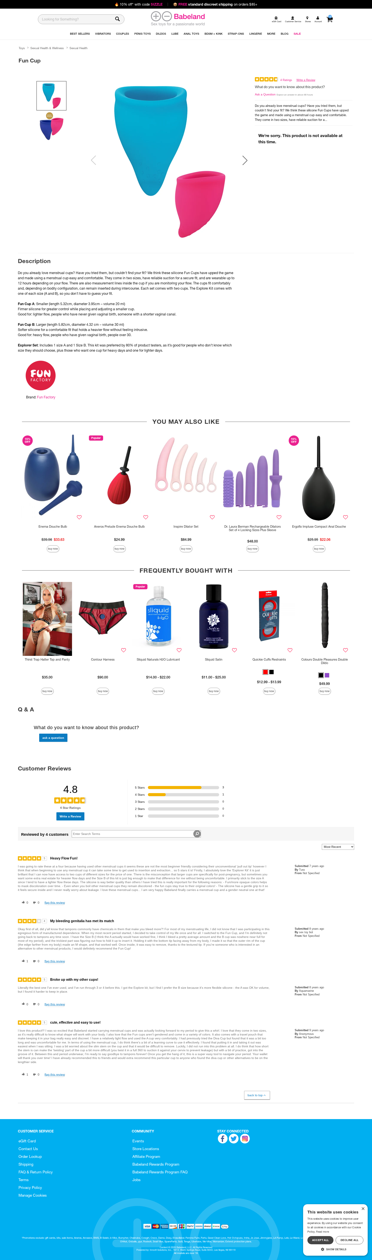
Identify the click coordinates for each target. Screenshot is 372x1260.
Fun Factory (46, 397)
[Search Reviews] (197, 833)
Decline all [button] (349, 1240)
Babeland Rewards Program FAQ (160, 1172)
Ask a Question (265, 94)
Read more (322, 1231)
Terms (24, 1179)
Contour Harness (103, 659)
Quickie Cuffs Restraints (269, 659)
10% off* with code (139, 4)
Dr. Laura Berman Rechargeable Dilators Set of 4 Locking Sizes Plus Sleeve (252, 528)
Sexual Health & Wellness (47, 48)
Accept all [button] (320, 1240)
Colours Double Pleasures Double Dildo (324, 661)
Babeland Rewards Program (155, 1164)
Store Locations (145, 1148)
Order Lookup (30, 1156)
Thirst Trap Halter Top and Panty (47, 659)
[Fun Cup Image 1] (169, 160)
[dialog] (335, 1230)
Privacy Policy (30, 1187)
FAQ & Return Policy (36, 1172)
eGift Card (27, 1141)
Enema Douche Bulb (53, 527)
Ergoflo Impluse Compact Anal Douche (319, 527)
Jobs (136, 1179)
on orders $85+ (215, 4)
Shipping (26, 1164)
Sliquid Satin (213, 659)
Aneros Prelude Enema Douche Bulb (119, 527)
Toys (22, 48)
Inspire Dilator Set (186, 527)
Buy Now (53, 548)
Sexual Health (79, 48)
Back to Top (255, 1095)
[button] (245, 160)
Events (138, 1141)
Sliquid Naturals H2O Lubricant (158, 659)
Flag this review (55, 902)
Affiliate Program (146, 1156)
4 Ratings (286, 80)
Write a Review (305, 80)
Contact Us (28, 1148)
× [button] (362, 1208)
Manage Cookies (33, 1195)
